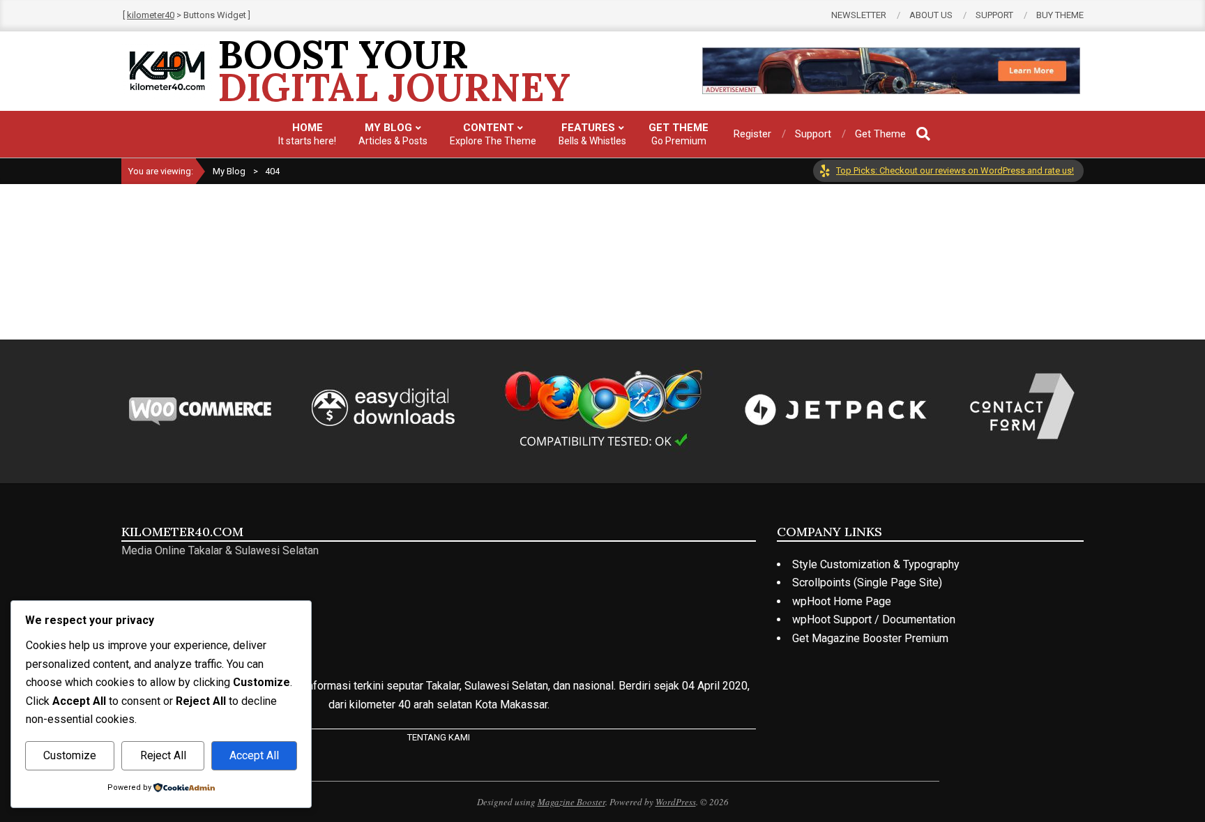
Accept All (254, 755)
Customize (69, 755)
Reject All (163, 755)
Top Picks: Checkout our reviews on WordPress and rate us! (955, 170)
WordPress (675, 802)
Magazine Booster (571, 802)
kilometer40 (150, 15)
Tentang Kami (438, 737)
